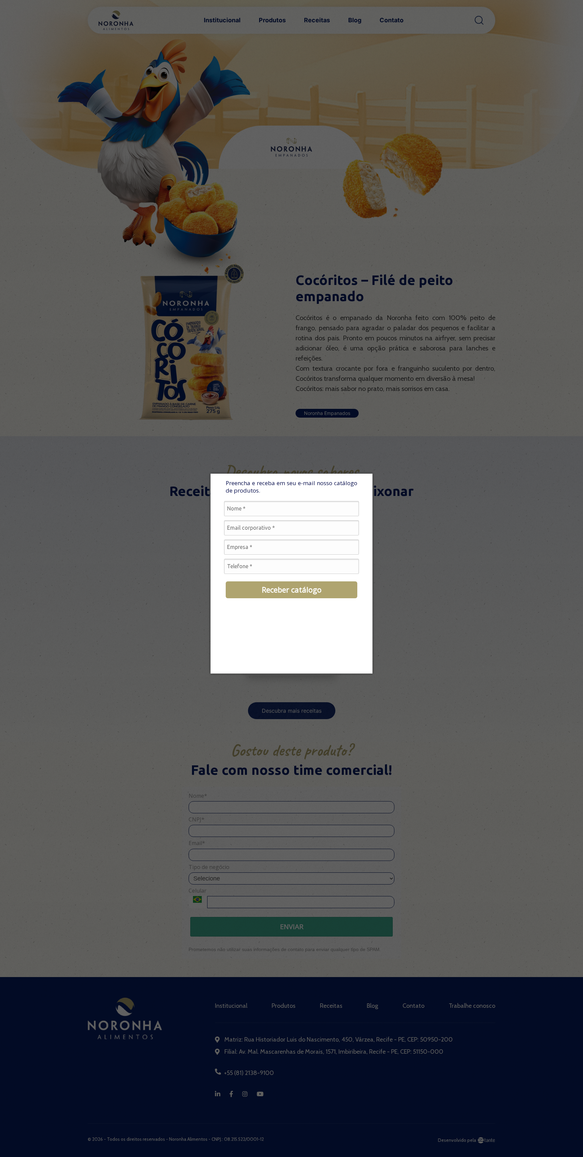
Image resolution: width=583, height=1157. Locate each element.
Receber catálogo (292, 589)
